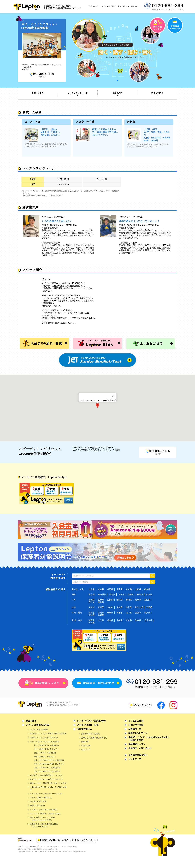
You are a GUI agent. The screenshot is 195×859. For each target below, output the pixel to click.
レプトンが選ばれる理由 (37, 725)
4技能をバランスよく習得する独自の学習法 (48, 733)
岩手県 (119, 589)
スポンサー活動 (135, 725)
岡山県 (92, 612)
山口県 (129, 612)
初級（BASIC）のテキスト (45, 756)
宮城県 (129, 589)
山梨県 (110, 600)
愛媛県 (138, 612)
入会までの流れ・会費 (87, 725)
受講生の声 (117, 93)
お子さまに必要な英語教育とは (94, 738)
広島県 (101, 612)
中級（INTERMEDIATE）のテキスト (49, 764)
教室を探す (31, 721)
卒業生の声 (85, 746)
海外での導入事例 (37, 805)
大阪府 (92, 607)
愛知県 (119, 600)
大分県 (101, 620)
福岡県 (92, 620)
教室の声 (85, 742)
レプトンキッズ (92, 721)
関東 (74, 594)
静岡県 (129, 600)
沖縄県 (92, 623)
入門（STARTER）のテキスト (46, 749)
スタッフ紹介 (157, 93)
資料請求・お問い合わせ (140, 748)
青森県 (101, 589)
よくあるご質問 (109, 6)
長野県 (101, 600)
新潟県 (92, 600)
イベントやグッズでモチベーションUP (46, 793)
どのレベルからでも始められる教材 (45, 741)
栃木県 (149, 594)
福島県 (147, 589)
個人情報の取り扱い (138, 755)
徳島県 (92, 615)
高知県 (101, 615)
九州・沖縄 (77, 620)
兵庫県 (101, 607)
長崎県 (119, 620)
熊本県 (138, 620)
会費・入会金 (38, 93)
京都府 (110, 607)
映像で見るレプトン (138, 733)
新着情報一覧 (134, 729)
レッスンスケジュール (78, 93)
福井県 (101, 602)
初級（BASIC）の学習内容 (45, 753)
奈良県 (129, 607)
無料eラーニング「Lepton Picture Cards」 (149, 738)
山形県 (138, 589)
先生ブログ (85, 749)
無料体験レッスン (136, 744)
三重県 (149, 607)
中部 (74, 600)
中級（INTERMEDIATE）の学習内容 (49, 760)
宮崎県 (129, 620)
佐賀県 (110, 620)
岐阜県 (138, 600)
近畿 (74, 607)
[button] (97, 405)
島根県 (119, 612)
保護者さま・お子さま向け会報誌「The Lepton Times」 (44, 825)
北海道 (92, 589)
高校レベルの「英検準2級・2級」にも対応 (48, 783)
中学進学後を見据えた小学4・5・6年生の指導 (48, 788)
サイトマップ (94, 6)
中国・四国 (77, 612)
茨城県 (131, 594)
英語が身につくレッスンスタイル (44, 737)
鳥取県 (110, 612)
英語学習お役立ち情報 (90, 734)
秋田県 (110, 589)
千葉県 (112, 594)
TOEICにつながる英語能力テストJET (46, 775)
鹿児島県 (148, 620)
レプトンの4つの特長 (39, 729)
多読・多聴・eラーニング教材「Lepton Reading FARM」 (42, 818)
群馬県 (140, 594)
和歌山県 (139, 607)
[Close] (113, 396)
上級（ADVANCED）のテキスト (47, 771)
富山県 (147, 600)
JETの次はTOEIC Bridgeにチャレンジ (46, 779)
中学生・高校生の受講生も (41, 797)
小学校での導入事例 (38, 801)
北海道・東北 (78, 589)
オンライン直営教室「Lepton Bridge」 (46, 813)
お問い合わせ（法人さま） (129, 6)
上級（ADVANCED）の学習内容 (47, 768)
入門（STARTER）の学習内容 (46, 745)
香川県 (147, 612)
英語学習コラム (84, 729)
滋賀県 (119, 607)
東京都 (92, 594)
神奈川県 (102, 594)
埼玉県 (121, 594)
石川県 (92, 602)
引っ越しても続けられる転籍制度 (44, 809)
